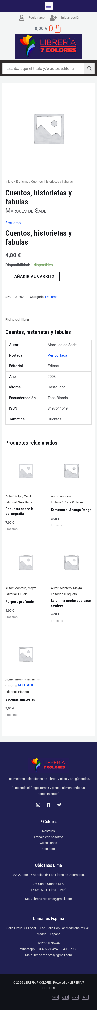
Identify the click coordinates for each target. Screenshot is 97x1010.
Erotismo (22, 182)
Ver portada (57, 355)
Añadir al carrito (34, 276)
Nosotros (48, 831)
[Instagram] (38, 805)
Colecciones (48, 843)
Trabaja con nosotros (48, 837)
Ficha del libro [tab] (17, 320)
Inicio (9, 182)
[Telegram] (59, 805)
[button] (49, 6)
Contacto (48, 849)
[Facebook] (48, 805)
